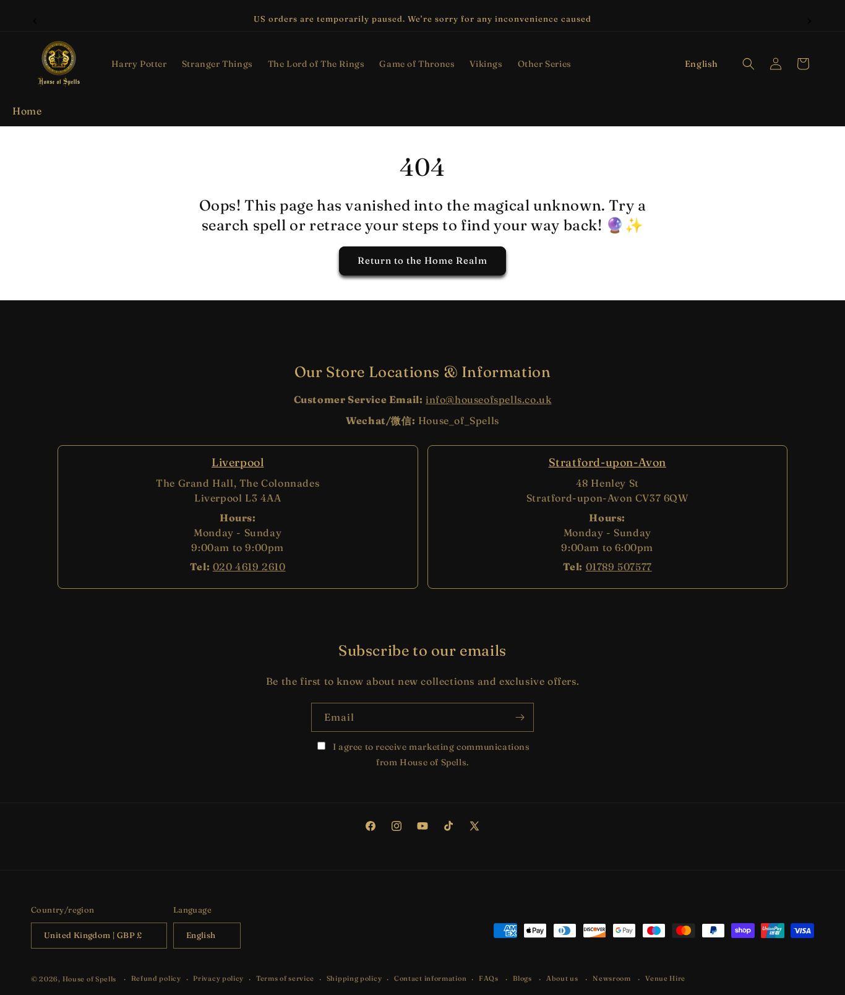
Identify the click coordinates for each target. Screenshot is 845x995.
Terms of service (285, 978)
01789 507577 (619, 566)
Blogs (522, 978)
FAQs (489, 978)
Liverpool (238, 462)
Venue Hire (665, 978)
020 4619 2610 (249, 566)
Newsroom (612, 978)
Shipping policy (354, 978)
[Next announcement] (809, 19)
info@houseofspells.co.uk (488, 399)
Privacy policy (218, 978)
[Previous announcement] (35, 19)
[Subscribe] (519, 717)
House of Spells (89, 979)
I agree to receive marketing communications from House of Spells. (430, 754)
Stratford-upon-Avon (607, 462)
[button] (139, 64)
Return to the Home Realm (422, 261)
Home (26, 111)
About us (562, 978)
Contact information (430, 978)
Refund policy (156, 978)
